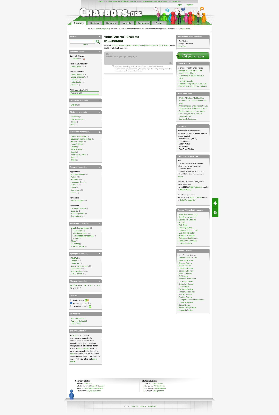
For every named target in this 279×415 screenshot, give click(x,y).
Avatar (130, 71)
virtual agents (112, 1)
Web (154, 67)
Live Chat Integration (187, 233)
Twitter (73, 122)
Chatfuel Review (185, 263)
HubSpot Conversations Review (191, 300)
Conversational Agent (79, 266)
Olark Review (184, 287)
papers (101, 386)
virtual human (162, 1)
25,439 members (160, 388)
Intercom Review (185, 274)
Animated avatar (77, 174)
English (149, 67)
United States (76, 66)
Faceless (74, 180)
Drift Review (183, 276)
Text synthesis (76, 216)
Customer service (132, 69)
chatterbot (175, 1)
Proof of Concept (77, 246)
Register (189, 5)
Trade (125, 71)
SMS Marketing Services (188, 238)
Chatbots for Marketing (188, 241)
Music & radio (76, 149)
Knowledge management (159, 69)
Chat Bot (74, 258)
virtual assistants (123, 1)
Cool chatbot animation (188, 119)
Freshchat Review (186, 289)
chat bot (133, 1)
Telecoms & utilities (78, 155)
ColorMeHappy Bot (187, 200)
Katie (109, 54)
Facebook (75, 117)
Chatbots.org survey (102, 29)
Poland (74, 80)
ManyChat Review (186, 260)
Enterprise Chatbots (186, 236)
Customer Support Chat (188, 230)
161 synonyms (158, 391)
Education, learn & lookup (81, 139)
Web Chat (183, 225)
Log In (179, 5)
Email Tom (182, 46)
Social (73, 152)
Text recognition (77, 200)
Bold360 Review (185, 297)
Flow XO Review (185, 294)
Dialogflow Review (186, 284)
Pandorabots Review (187, 292)
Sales (76, 238)
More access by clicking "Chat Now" (193, 84)
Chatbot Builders (185, 243)
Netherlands (76, 82)
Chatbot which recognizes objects (192, 111)
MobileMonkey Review (188, 258)
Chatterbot (75, 263)
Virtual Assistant (77, 271)
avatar (72, 354)
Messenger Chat (185, 228)
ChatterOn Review (186, 268)
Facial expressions (78, 208)
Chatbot (100, 1)
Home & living (76, 144)
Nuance (119, 67)
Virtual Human (76, 274)
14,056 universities (94, 391)
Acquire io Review (186, 310)
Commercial (138, 71)
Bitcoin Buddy (185, 190)
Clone (73, 241)
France (73, 85)
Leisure (74, 147)
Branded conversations (80, 228)
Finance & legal (144, 69)
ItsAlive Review (185, 266)
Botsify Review (184, 305)
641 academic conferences (93, 388)
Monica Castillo (196, 197)
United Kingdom (77, 77)
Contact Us (152, 406)
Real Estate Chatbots (187, 217)
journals (95, 386)
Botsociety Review (186, 271)
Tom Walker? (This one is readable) (193, 86)
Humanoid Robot (77, 182)
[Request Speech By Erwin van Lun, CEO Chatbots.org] (215, 202)
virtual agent (118, 57)
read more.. (186, 29)
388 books (88, 383)
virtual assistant (83, 348)
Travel (73, 160)
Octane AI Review (186, 302)
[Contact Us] (215, 212)
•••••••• (85, 44)
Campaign (78, 231)
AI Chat (182, 222)
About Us (135, 406)
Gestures (74, 211)
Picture (73, 185)
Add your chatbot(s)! (79, 321)
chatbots (115, 45)
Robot (73, 187)
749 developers (159, 386)
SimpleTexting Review (187, 308)
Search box (75, 190)
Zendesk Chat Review (187, 279)
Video (73, 193)
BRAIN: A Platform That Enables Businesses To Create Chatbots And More (193, 100)
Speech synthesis (78, 214)
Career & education (78, 136)
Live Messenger (77, 119)
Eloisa (180, 176)
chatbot (109, 57)
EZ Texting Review (186, 281)
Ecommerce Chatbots (187, 220)
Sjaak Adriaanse (195, 187)
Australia (74, 59)
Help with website (186, 81)
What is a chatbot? (78, 318)
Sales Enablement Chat (188, 215)
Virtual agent (76, 324)
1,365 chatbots (157, 383)
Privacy (143, 406)
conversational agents (150, 1)
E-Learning (75, 244)
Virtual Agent (76, 269)
